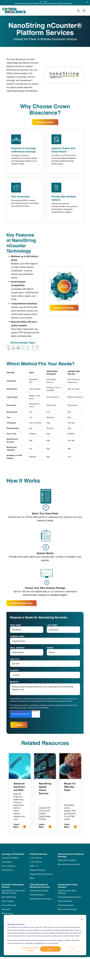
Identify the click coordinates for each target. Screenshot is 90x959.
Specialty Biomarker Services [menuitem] (40, 899)
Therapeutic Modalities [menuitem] (10, 858)
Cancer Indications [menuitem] (9, 866)
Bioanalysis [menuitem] (6, 909)
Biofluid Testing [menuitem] (7, 913)
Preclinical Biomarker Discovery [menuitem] (69, 897)
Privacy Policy (75, 936)
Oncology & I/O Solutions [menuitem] (13, 854)
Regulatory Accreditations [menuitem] (39, 890)
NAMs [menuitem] (32, 878)
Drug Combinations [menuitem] (65, 901)
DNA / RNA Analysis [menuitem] (9, 897)
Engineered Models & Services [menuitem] (41, 874)
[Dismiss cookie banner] (82, 919)
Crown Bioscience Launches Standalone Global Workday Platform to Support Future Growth (43, 3)
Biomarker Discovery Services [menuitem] (69, 864)
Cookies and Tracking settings (30, 948)
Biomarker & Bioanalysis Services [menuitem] (13, 885)
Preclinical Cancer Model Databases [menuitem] (67, 891)
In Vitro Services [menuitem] (36, 858)
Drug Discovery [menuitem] (7, 870)
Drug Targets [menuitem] (6, 862)
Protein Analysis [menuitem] (8, 901)
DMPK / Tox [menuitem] (34, 866)
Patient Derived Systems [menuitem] (67, 860)
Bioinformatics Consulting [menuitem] (67, 909)
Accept (50, 949)
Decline (72, 949)
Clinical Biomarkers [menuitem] (37, 894)
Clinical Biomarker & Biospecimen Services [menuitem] (40, 885)
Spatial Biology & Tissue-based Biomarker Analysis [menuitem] (13, 891)
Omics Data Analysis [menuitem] (65, 905)
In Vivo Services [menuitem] (36, 862)
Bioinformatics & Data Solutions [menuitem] (67, 885)
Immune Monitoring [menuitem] (9, 905)
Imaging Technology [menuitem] (37, 870)
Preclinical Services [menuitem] (38, 854)
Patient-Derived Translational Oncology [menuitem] (71, 855)
